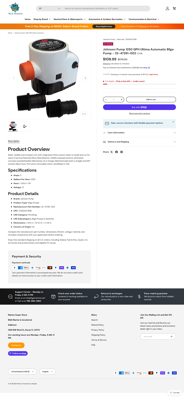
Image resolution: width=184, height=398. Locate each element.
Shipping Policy (98, 335)
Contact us (16, 345)
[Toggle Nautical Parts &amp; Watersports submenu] (84, 19)
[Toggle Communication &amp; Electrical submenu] (158, 19)
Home (28, 19)
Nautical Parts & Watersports (68, 19)
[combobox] (93, 8)
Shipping (106, 64)
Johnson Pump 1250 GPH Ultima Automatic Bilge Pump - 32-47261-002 (30, 33)
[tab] (14, 141)
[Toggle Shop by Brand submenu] (49, 19)
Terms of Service (99, 340)
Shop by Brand (41, 19)
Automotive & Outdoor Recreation (106, 19)
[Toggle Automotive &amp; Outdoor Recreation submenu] (124, 19)
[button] (174, 8)
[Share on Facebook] (116, 151)
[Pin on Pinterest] (121, 151)
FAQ (93, 345)
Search (94, 320)
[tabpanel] (49, 195)
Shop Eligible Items (104, 26)
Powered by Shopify (30, 384)
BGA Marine (18, 384)
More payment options (139, 113)
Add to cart (151, 99)
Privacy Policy (97, 330)
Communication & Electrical (142, 19)
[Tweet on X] (111, 151)
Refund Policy (97, 325)
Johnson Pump (109, 39)
